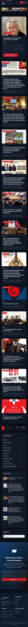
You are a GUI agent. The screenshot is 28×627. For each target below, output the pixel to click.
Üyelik (16, 604)
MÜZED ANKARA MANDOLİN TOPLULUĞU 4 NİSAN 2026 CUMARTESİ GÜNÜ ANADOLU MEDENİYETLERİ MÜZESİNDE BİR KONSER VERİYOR (12, 241)
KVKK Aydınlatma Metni (21, 623)
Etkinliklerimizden (7, 442)
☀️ (17, 2)
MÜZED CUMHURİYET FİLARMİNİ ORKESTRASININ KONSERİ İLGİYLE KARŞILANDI (13, 211)
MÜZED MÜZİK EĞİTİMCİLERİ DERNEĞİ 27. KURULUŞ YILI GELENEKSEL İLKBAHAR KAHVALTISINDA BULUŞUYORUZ (15, 509)
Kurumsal (5, 455)
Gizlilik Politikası (12, 623)
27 (17, 427)
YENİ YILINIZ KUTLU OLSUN (11, 303)
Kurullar (16, 601)
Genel (4, 445)
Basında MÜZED (6, 461)
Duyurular (5, 439)
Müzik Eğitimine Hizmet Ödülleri (10, 466)
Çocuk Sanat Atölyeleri (8, 463)
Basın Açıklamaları (7, 447)
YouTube (17, 613)
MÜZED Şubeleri (6, 450)
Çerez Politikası (14, 624)
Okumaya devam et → (10, 55)
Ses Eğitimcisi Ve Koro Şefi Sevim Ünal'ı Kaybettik (12, 38)
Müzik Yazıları (6, 453)
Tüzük (16, 603)
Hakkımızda (17, 599)
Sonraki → (23, 428)
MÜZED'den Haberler (7, 458)
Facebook (17, 611)
